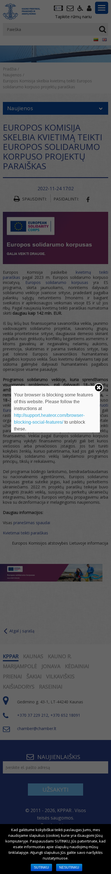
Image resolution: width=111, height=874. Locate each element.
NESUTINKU (69, 867)
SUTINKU (41, 867)
